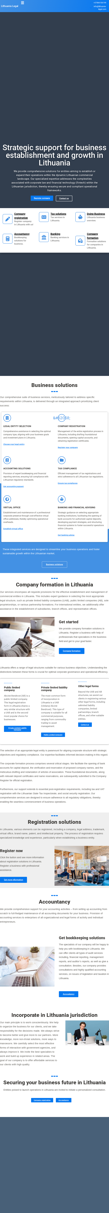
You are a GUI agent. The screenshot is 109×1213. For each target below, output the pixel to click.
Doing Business (96, 213)
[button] (22, 2)
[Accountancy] (7, 239)
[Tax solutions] (44, 217)
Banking (55, 233)
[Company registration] (7, 219)
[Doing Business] (80, 217)
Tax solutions (58, 213)
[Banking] (44, 237)
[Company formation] (80, 241)
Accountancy (21, 233)
